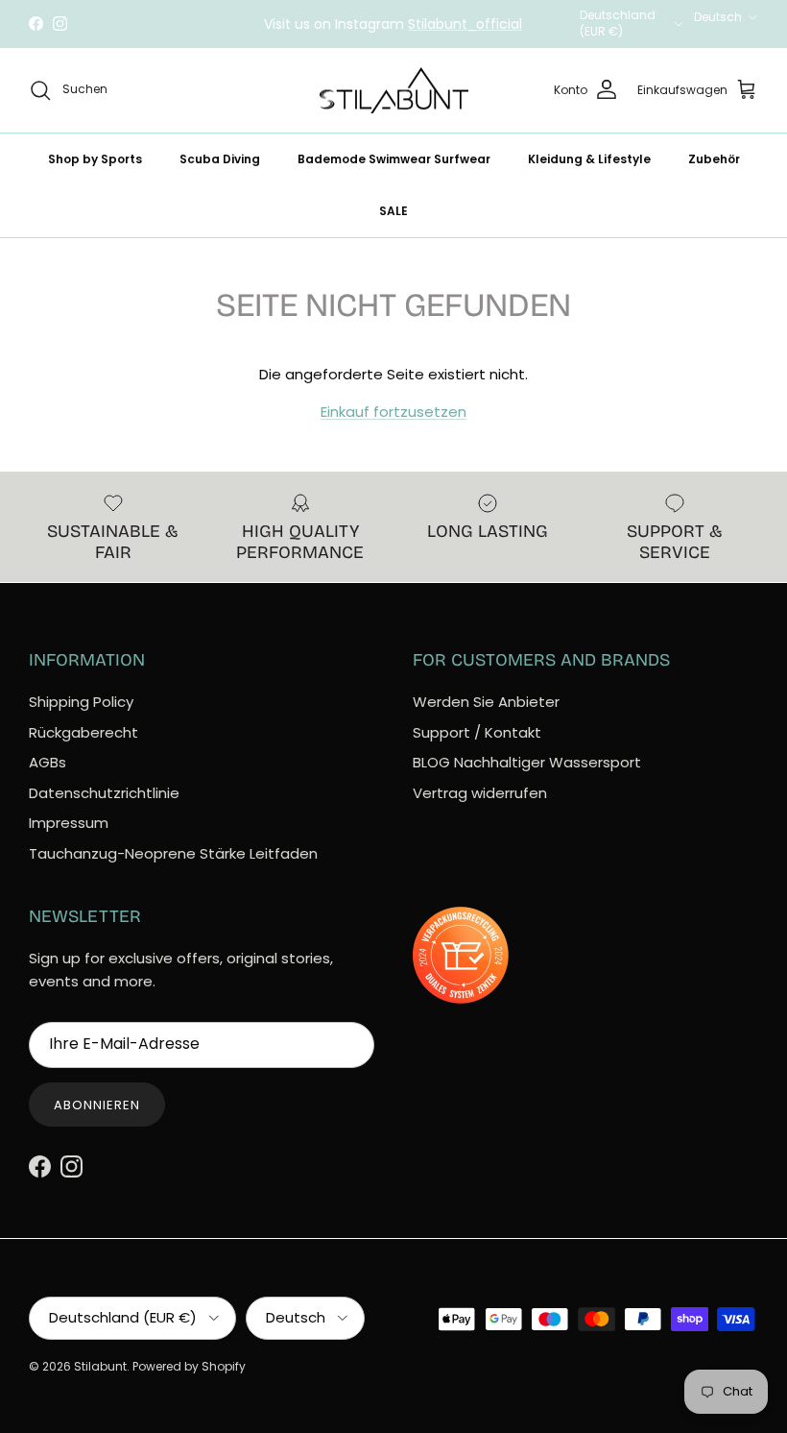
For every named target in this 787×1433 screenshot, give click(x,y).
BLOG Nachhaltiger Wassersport (527, 762)
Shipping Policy (81, 702)
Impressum (68, 823)
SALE (393, 211)
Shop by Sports (95, 159)
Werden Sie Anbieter (486, 702)
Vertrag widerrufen (480, 793)
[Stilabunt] (394, 90)
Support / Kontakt (477, 732)
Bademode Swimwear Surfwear (394, 159)
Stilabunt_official (465, 24)
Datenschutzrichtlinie (104, 793)
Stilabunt (100, 1366)
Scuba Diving (219, 159)
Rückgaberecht (83, 732)
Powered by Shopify (189, 1366)
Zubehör (714, 159)
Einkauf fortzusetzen (393, 411)
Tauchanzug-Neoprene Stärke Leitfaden (173, 853)
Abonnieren (97, 1105)
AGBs (47, 762)
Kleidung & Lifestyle (589, 159)
